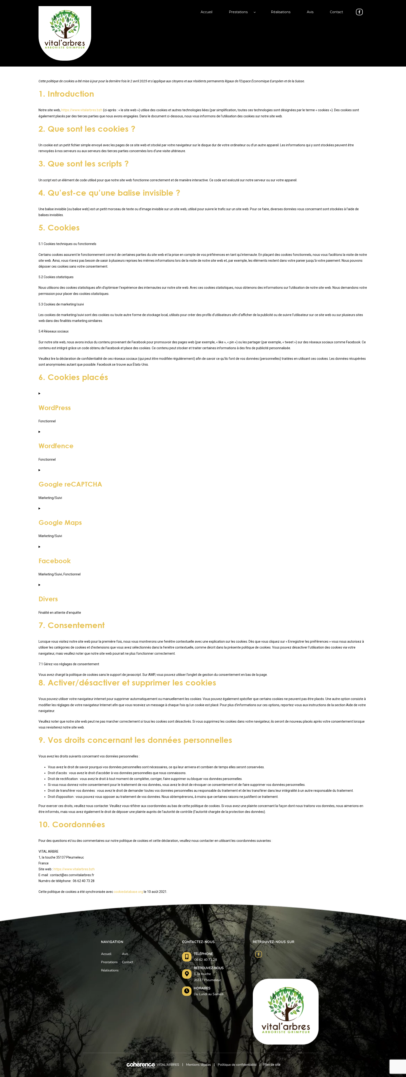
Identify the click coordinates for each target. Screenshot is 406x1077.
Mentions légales (198, 1064)
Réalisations (110, 970)
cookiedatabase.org (128, 892)
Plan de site (272, 1064)
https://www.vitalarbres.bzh (81, 110)
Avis (125, 954)
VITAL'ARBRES (168, 1064)
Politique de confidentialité (237, 1064)
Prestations (109, 962)
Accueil (106, 954)
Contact (127, 962)
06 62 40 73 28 (205, 960)
